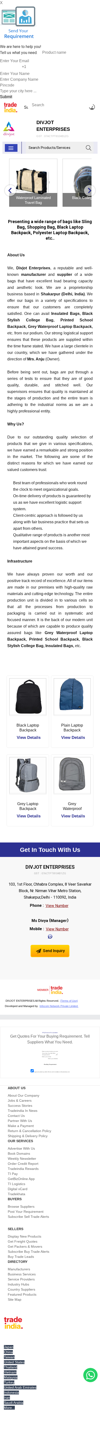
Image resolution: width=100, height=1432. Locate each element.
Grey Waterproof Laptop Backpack (72, 806)
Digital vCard (17, 1189)
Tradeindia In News (22, 1111)
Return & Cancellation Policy (29, 1131)
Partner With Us (20, 1121)
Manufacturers (19, 1269)
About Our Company (23, 1095)
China (8, 1352)
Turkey (9, 1382)
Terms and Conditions (54, 1072)
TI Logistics (16, 1184)
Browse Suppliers (21, 1206)
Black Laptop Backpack (28, 727)
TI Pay (13, 1174)
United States (14, 1362)
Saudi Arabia (13, 1403)
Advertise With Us (21, 1148)
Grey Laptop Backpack (27, 806)
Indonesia (11, 1392)
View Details (29, 737)
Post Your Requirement (25, 1211)
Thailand (10, 1367)
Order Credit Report (23, 1164)
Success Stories (20, 1105)
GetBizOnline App (21, 1179)
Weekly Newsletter (22, 1158)
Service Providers (21, 1279)
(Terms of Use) (69, 1000)
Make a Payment (21, 1126)
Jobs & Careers (20, 1100)
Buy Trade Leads (21, 1257)
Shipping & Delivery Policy (28, 1136)
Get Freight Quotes (22, 1241)
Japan (8, 1347)
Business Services (22, 1274)
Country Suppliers (21, 1289)
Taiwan (9, 1357)
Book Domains (19, 1153)
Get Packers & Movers (25, 1246)
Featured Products (22, 1294)
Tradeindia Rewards (23, 1169)
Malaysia (10, 1377)
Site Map (14, 1299)
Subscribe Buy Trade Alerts (28, 1251)
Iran (7, 1397)
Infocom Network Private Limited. (59, 1006)
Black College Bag (35, 198)
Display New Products (24, 1236)
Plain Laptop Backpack (72, 727)
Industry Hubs (18, 1284)
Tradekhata (16, 1194)
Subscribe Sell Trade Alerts (28, 1217)
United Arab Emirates (20, 1387)
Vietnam (10, 1372)
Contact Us (16, 1116)
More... (9, 1408)
